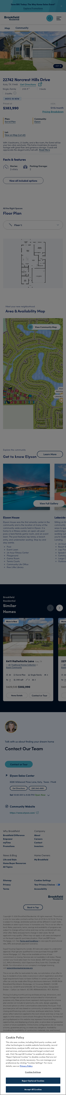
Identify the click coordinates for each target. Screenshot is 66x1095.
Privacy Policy (26, 1065)
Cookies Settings (33, 1072)
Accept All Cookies (33, 1089)
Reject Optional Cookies (33, 1080)
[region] (33, 1063)
